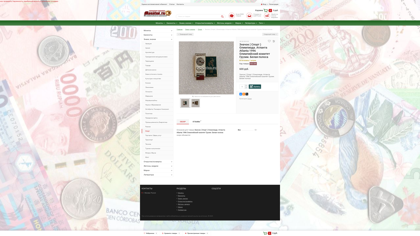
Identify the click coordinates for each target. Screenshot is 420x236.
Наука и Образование (153, 105)
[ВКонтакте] (240, 94)
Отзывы (197, 121)
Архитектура (149, 52)
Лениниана (149, 87)
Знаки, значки (185, 23)
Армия (147, 48)
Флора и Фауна (150, 153)
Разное (147, 127)
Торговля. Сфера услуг (153, 135)
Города (147, 65)
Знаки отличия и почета (153, 74)
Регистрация (273, 4)
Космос (148, 83)
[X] (247, 94)
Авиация (148, 43)
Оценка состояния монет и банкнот (154, 4)
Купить (257, 86)
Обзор (183, 122)
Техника (148, 144)
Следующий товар (270, 34)
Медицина (149, 96)
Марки (238, 23)
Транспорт (149, 140)
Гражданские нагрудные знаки (156, 57)
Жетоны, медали (224, 23)
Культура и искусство (153, 78)
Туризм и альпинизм (152, 148)
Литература (250, 23)
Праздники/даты (151, 118)
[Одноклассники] (243, 94)
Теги (261, 23)
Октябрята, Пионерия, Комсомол (157, 109)
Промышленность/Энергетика (156, 122)
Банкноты (171, 23)
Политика (148, 113)
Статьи (171, 4)
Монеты (159, 23)
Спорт (147, 131)
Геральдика (149, 61)
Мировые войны (151, 100)
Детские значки (150, 70)
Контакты (180, 4)
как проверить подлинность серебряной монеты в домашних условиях (29, 1)
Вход (264, 4)
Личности (148, 92)
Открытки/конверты (204, 23)
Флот (147, 157)
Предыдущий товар (185, 34)
